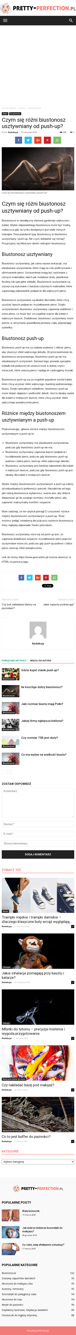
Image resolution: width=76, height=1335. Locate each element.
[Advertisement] (38, 65)
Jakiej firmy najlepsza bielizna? (42, 721)
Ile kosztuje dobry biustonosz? (42, 687)
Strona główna (9, 108)
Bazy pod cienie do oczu (14, 1079)
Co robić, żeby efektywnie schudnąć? (43, 1244)
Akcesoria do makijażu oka (17, 1283)
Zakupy (6, 1023)
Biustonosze (15, 113)
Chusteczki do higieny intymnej (19, 1315)
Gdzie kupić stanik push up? (40, 670)
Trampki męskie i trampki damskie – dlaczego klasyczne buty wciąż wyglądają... (37, 919)
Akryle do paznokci (12, 1304)
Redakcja (13, 132)
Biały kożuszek (30, 1211)
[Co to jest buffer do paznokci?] (38, 1114)
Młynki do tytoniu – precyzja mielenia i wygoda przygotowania (33, 1031)
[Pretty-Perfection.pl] (38, 8)
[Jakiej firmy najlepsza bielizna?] (10, 725)
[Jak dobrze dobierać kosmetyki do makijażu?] (10, 1232)
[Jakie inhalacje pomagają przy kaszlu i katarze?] (38, 951)
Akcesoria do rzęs (12, 1299)
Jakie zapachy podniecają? (58, 604)
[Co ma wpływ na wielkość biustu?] (10, 759)
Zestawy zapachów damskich (18, 1278)
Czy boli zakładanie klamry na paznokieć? (19, 606)
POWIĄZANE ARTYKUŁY (14, 660)
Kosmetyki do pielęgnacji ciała (19, 1294)
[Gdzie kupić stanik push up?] (10, 674)
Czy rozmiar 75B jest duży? (39, 737)
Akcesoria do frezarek (12, 1130)
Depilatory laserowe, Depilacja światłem (25, 1310)
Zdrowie (6, 967)
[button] (71, 20)
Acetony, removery (13, 1288)
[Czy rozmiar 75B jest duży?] (10, 742)
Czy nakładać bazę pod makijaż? (28, 1085)
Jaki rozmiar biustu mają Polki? (42, 704)
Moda (5, 113)
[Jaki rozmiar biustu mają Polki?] (10, 708)
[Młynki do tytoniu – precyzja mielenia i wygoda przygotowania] (38, 1007)
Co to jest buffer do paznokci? (26, 1136)
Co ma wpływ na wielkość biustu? (43, 754)
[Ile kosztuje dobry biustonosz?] (10, 691)
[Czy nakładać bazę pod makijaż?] (38, 1063)
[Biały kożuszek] (10, 1215)
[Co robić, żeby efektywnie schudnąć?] (10, 1249)
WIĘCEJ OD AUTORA (40, 660)
